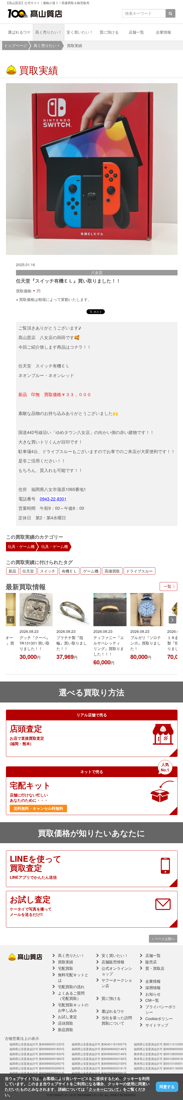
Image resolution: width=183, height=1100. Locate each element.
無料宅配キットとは (73, 977)
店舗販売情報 (113, 962)
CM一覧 (152, 1000)
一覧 (167, 586)
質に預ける (109, 32)
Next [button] (172, 620)
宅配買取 (65, 968)
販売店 (151, 962)
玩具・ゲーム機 (21, 546)
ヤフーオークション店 (117, 982)
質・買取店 (154, 968)
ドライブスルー (139, 571)
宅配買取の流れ (71, 986)
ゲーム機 (90, 571)
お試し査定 (67, 1016)
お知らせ (153, 994)
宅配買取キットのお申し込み (73, 1007)
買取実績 (65, 962)
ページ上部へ (164, 938)
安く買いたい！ (79, 32)
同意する (167, 1086)
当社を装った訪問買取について (117, 1020)
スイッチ (47, 571)
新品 (12, 571)
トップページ (15, 45)
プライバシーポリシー (160, 1009)
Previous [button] (10, 620)
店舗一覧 (136, 32)
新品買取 (65, 1029)
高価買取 (112, 571)
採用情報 (153, 987)
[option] (92, 169)
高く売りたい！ (48, 32)
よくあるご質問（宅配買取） (71, 995)
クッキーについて (104, 1089)
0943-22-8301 (53, 499)
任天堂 (28, 571)
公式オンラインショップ (117, 971)
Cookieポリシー (159, 1018)
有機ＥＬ (69, 571)
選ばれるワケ (19, 32)
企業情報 (163, 32)
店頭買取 (65, 1023)
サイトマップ (156, 1025)
